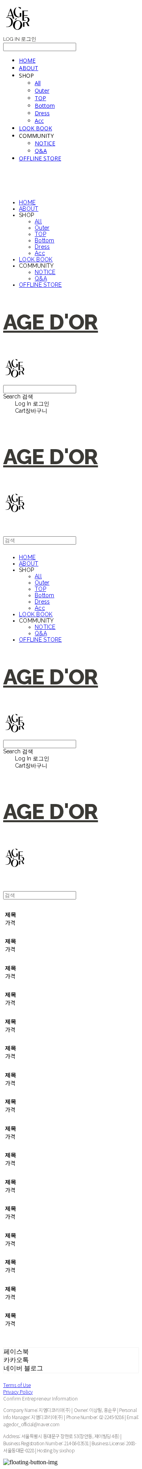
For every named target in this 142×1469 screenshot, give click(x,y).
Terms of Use (17, 1384)
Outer (42, 90)
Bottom (45, 105)
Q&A (41, 150)
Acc (39, 120)
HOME (27, 60)
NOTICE (45, 143)
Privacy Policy (18, 1391)
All (38, 83)
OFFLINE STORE (40, 158)
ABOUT (28, 68)
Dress (42, 113)
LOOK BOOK (35, 128)
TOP (40, 98)
